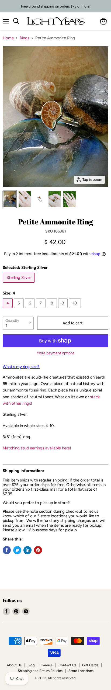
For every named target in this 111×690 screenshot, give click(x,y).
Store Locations (80, 671)
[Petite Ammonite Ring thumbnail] (39, 199)
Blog (31, 665)
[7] (41, 309)
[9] (63, 309)
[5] (19, 309)
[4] (8, 309)
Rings (24, 38)
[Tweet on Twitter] (17, 550)
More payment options (56, 353)
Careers (47, 665)
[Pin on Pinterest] (38, 550)
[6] (30, 309)
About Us (14, 665)
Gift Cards (90, 665)
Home (8, 38)
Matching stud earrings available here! (37, 448)
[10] (75, 309)
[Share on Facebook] (7, 550)
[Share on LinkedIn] (27, 550)
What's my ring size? (21, 366)
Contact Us (67, 665)
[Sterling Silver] (19, 284)
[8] (52, 309)
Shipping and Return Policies (40, 671)
